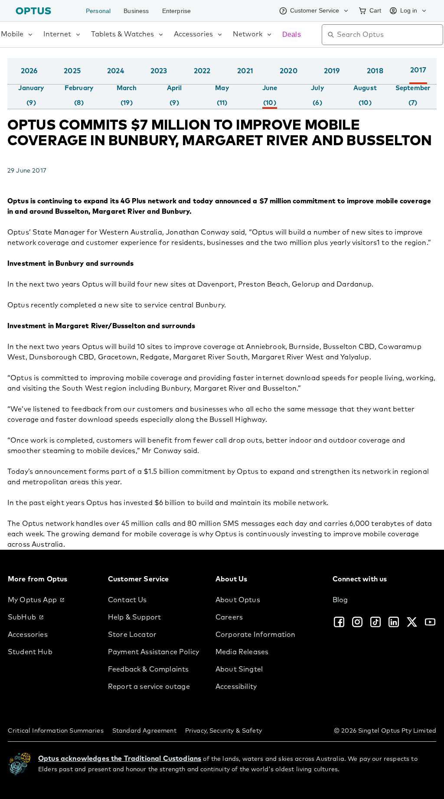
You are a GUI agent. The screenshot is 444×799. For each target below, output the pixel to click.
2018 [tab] (375, 71)
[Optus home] (33, 10)
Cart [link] (372, 10)
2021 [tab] (245, 71)
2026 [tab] (29, 71)
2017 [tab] (418, 70)
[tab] (31, 96)
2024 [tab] (115, 71)
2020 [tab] (288, 71)
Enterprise (181, 11)
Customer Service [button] (309, 10)
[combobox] (388, 34)
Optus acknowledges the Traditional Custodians (119, 758)
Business (138, 11)
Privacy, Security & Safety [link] (223, 731)
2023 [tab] (158, 71)
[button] (434, 79)
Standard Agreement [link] (144, 731)
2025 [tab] (72, 71)
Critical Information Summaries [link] (56, 731)
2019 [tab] (332, 71)
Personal (99, 11)
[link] (51, 600)
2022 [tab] (202, 71)
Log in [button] (407, 10)
